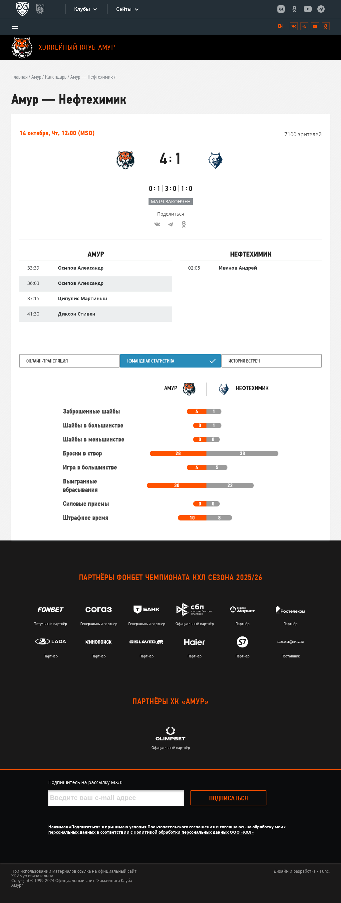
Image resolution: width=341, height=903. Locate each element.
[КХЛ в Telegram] (321, 9)
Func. (325, 871)
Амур (36, 77)
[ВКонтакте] (157, 224)
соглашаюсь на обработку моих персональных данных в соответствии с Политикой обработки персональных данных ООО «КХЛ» (167, 829)
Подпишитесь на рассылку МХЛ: (85, 782)
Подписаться (228, 798)
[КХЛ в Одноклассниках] (294, 9)
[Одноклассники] (184, 224)
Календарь (56, 77)
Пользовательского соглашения (181, 827)
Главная (19, 77)
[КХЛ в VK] (281, 9)
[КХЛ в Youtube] (307, 9)
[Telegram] (170, 224)
